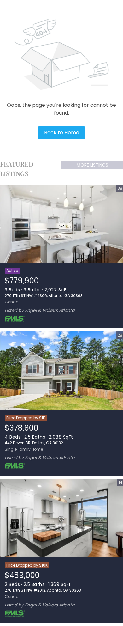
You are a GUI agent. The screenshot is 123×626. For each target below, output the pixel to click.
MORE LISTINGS (92, 165)
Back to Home (61, 132)
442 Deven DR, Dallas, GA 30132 (34, 443)
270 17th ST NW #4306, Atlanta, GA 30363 (44, 295)
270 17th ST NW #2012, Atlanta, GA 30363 (43, 590)
